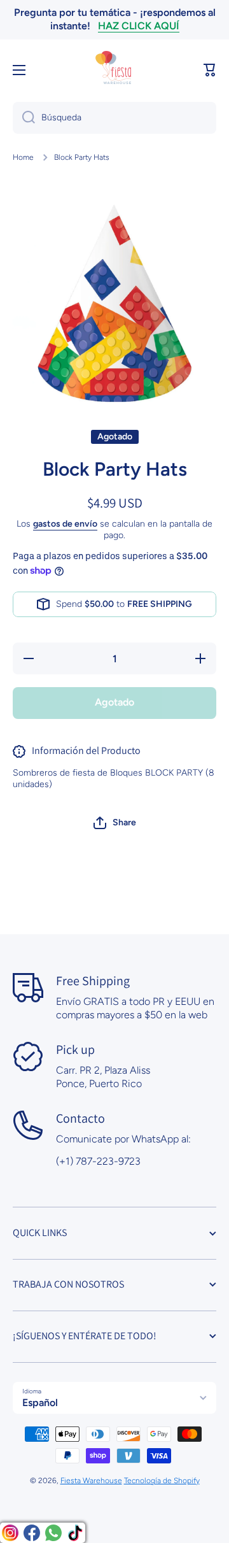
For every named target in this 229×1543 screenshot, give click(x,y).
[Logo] (114, 70)
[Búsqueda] (24, 118)
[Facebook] (32, 1533)
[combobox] (114, 118)
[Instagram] (10, 1533)
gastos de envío (65, 523)
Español (40, 1403)
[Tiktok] (75, 1533)
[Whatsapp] (53, 1533)
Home (23, 157)
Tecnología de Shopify (162, 1480)
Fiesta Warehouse (91, 1480)
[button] (210, 70)
